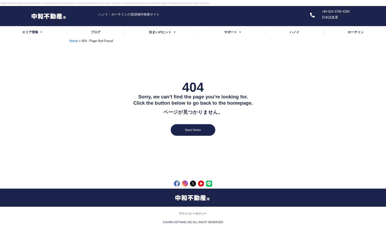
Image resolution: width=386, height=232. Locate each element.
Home (73, 41)
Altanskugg (23, 3)
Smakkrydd (185, 3)
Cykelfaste (12, 3)
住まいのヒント (160, 32)
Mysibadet (162, 3)
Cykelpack (35, 3)
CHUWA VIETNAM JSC (177, 222)
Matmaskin (92, 3)
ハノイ (294, 32)
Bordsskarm (105, 3)
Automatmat (150, 3)
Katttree (72, 3)
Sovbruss (116, 3)
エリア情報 (30, 32)
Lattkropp (204, 3)
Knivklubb (82, 3)
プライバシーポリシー (193, 213)
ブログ (96, 32)
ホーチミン (356, 32)
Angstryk (55, 3)
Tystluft (195, 3)
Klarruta (64, 3)
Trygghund (127, 3)
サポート (230, 32)
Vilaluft (3, 3)
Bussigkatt (138, 3)
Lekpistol (45, 3)
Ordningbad (173, 3)
